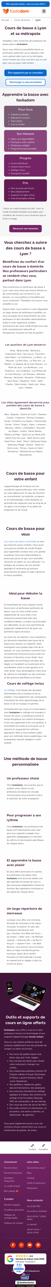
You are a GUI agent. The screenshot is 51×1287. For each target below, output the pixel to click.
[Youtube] (30, 1245)
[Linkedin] (38, 1245)
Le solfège (9, 690)
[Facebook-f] (13, 1245)
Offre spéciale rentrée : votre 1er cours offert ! (25, 4)
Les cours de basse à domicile (20, 541)
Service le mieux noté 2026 (30, 1259)
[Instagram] (21, 1245)
